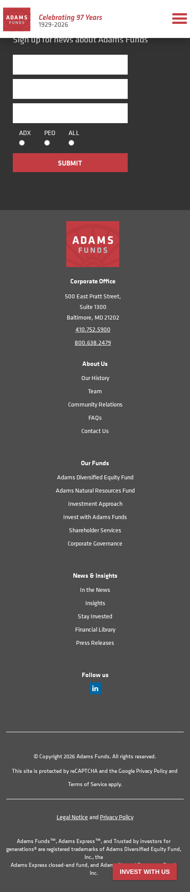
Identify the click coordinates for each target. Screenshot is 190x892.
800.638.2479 (93, 342)
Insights (95, 602)
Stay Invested (95, 616)
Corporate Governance (95, 543)
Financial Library (95, 629)
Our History (95, 377)
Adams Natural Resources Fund (95, 490)
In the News (95, 589)
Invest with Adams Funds (95, 516)
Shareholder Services (95, 530)
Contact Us (95, 430)
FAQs (95, 417)
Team (95, 391)
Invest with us (145, 871)
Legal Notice (72, 817)
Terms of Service (87, 784)
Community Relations (95, 404)
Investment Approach (95, 503)
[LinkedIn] (95, 692)
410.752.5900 (93, 329)
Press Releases (95, 642)
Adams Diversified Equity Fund (95, 477)
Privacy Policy (151, 771)
